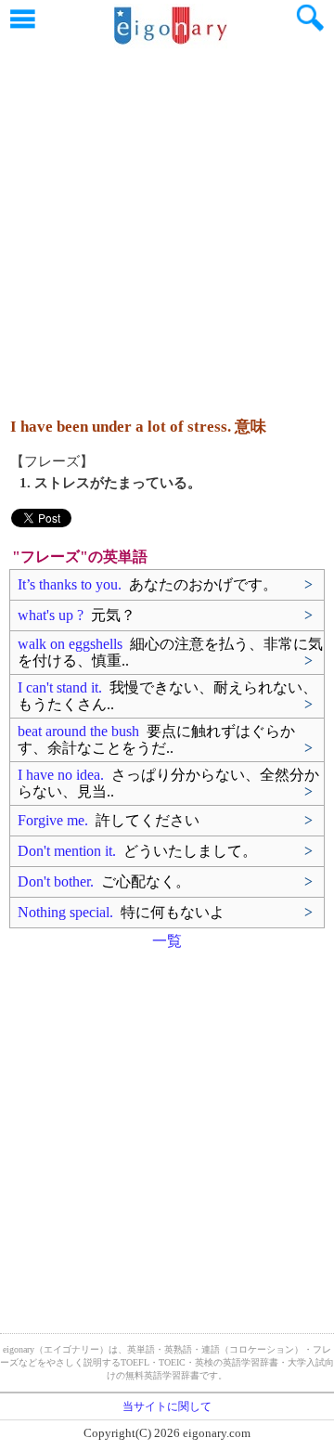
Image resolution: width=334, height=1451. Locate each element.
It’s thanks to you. (147, 584)
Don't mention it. (137, 851)
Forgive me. (108, 820)
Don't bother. (104, 881)
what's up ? (76, 615)
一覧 (167, 941)
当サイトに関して (167, 1406)
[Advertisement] (167, 223)
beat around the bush (156, 739)
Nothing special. (121, 912)
